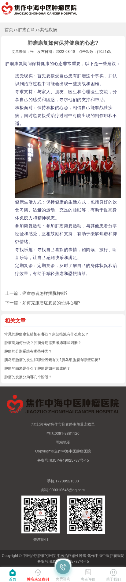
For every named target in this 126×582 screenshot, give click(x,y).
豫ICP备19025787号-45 (69, 460)
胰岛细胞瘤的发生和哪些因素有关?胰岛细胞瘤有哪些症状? (52, 359)
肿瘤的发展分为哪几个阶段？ (28, 376)
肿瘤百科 (26, 29)
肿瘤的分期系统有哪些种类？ (28, 350)
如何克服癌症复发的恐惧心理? (51, 302)
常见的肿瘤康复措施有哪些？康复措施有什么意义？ (46, 333)
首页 (9, 29)
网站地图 (63, 442)
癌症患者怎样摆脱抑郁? (45, 293)
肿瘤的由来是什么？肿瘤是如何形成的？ (37, 368)
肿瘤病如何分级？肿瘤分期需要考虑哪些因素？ (42, 342)
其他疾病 (48, 29)
